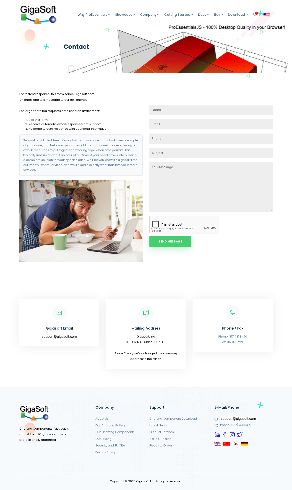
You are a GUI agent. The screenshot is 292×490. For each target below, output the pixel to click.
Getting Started (177, 14)
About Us (102, 418)
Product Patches (161, 432)
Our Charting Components (115, 432)
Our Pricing (103, 439)
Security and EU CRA (110, 445)
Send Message (170, 241)
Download (236, 14)
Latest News (158, 425)
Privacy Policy (105, 452)
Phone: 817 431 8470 (232, 336)
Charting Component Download (173, 418)
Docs (202, 14)
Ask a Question (160, 439)
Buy (217, 14)
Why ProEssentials (92, 14)
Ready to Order (160, 445)
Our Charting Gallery (110, 425)
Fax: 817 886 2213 (233, 342)
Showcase (123, 14)
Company (148, 14)
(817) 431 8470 (241, 425)
